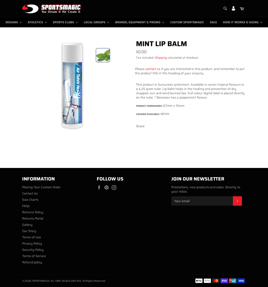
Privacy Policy (32, 243)
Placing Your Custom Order (41, 187)
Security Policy (33, 249)
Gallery (27, 224)
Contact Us (30, 193)
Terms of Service (34, 256)
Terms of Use (31, 237)
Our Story (29, 231)
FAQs (26, 206)
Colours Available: (148, 114)
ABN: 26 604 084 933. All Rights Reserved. (80, 281)
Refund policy (32, 262)
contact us (152, 68)
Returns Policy (32, 212)
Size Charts (30, 199)
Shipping (161, 57)
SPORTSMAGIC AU (43, 281)
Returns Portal (32, 218)
